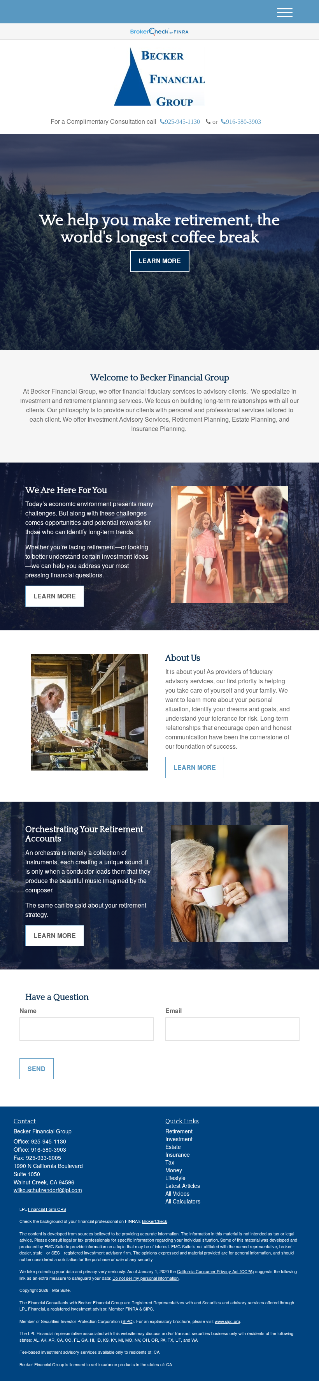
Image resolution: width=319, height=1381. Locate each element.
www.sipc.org (227, 1321)
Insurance (177, 1154)
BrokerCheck (154, 1221)
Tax (169, 1162)
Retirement (179, 1131)
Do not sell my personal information (145, 1278)
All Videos (177, 1193)
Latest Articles (182, 1185)
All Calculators (182, 1201)
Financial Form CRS (47, 1209)
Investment (179, 1139)
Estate (173, 1147)
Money (173, 1170)
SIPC (148, 1308)
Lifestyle (175, 1178)
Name (28, 1010)
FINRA (131, 1308)
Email (173, 1010)
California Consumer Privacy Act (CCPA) (215, 1271)
